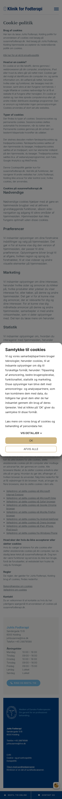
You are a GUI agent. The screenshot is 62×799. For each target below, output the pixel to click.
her (40, 426)
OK (31, 440)
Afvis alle (31, 449)
